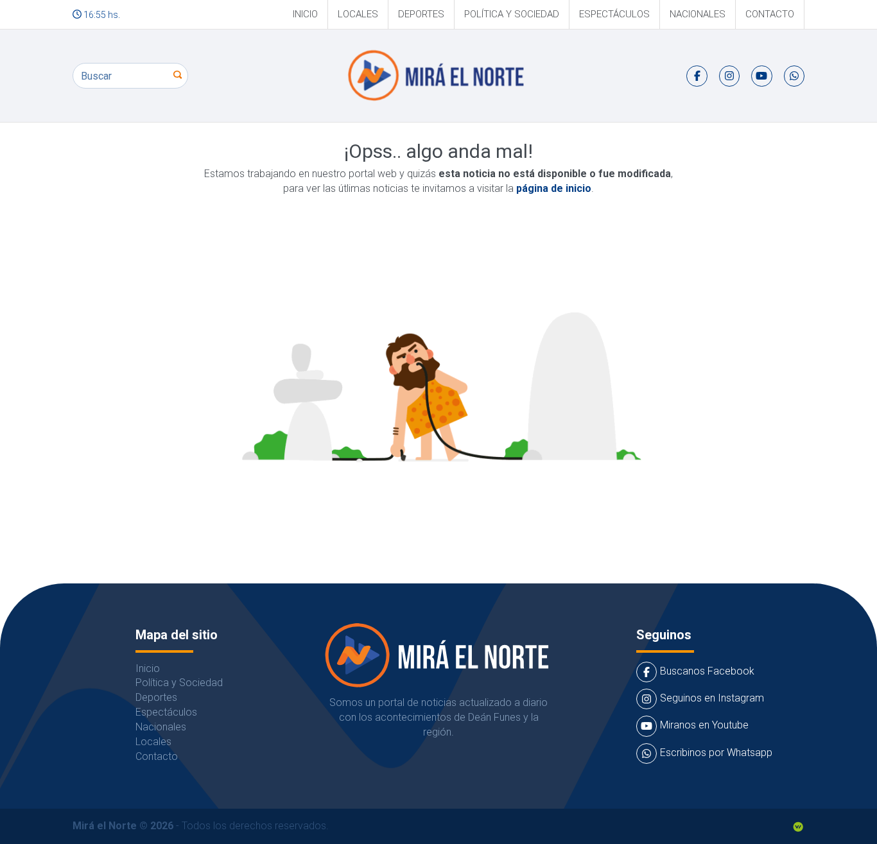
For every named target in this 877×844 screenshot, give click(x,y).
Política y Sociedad (511, 14)
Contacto (769, 14)
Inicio (305, 14)
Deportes (421, 14)
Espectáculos (614, 14)
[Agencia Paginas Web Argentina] (798, 826)
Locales (358, 14)
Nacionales (697, 14)
